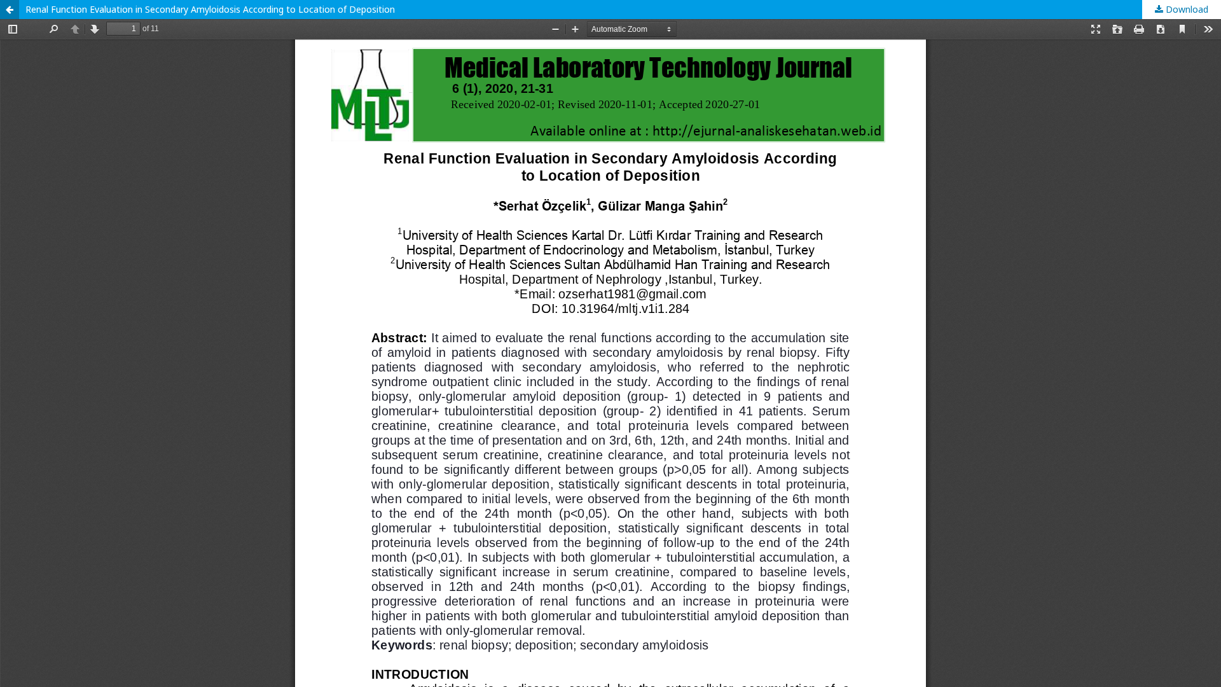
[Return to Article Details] (9, 9)
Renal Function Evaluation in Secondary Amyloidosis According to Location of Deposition (210, 9)
